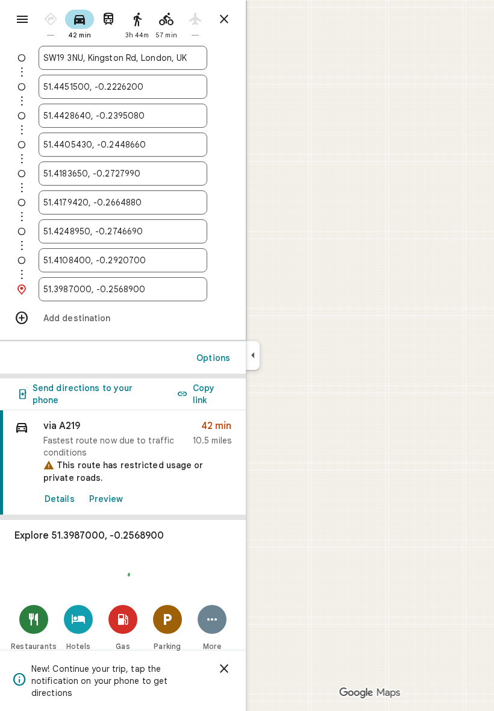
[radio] (50, 23)
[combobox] (122, 58)
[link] (123, 462)
